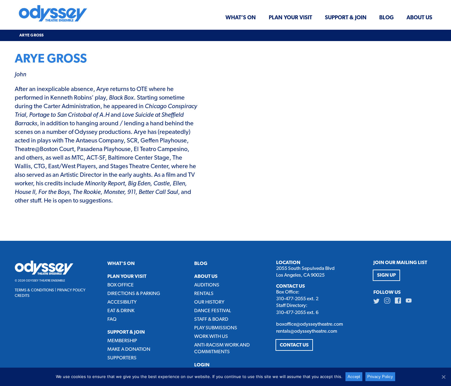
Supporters (122, 358)
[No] (443, 377)
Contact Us (294, 345)
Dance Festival (212, 310)
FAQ (112, 319)
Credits (22, 296)
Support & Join (346, 18)
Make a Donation (128, 349)
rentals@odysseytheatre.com (306, 331)
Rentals (204, 293)
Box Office (120, 285)
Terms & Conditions (34, 290)
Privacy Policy (71, 290)
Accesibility (122, 302)
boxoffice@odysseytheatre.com (309, 324)
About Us (419, 18)
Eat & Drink (120, 310)
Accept (354, 376)
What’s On (241, 18)
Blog (386, 18)
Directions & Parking (133, 293)
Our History (209, 302)
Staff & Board (211, 319)
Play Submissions (215, 328)
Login (202, 365)
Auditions (206, 285)
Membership (122, 341)
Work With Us (211, 336)
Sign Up (386, 275)
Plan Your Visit (290, 18)
